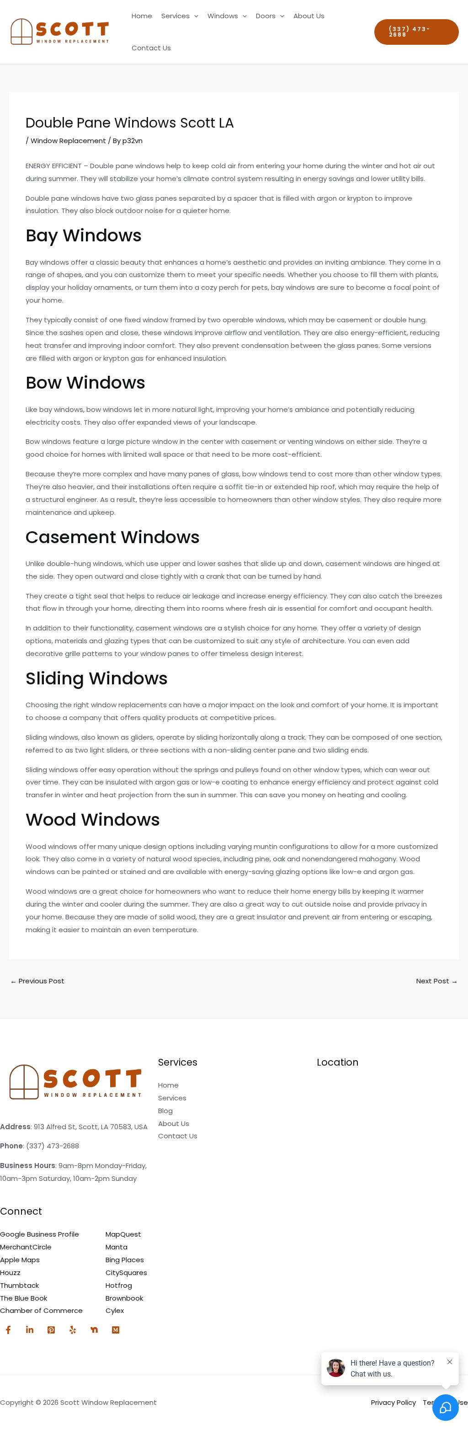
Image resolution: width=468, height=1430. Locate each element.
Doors (266, 16)
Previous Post (37, 981)
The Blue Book (23, 1298)
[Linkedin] (29, 1330)
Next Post (437, 981)
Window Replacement (68, 140)
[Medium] (115, 1330)
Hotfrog (119, 1285)
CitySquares (126, 1272)
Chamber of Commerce (41, 1310)
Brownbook (124, 1298)
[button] (194, 16)
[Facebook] (8, 1330)
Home (142, 16)
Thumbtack (19, 1285)
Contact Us (151, 48)
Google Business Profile (39, 1234)
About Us (308, 16)
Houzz (10, 1272)
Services (175, 16)
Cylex (115, 1310)
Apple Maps (20, 1260)
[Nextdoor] (94, 1330)
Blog (165, 1110)
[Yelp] (72, 1330)
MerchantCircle (26, 1247)
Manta (117, 1247)
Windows (222, 16)
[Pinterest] (51, 1330)
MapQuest (123, 1234)
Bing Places (125, 1260)
